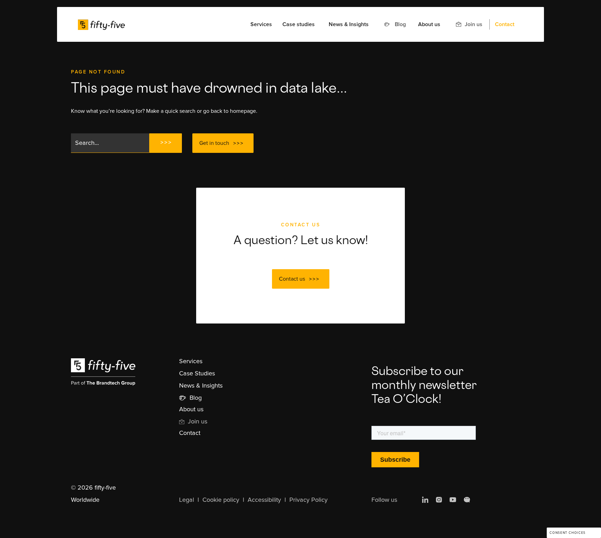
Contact (504, 24)
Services (190, 361)
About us (429, 24)
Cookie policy (220, 500)
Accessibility (264, 500)
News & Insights (349, 24)
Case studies (298, 24)
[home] (101, 24)
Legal (186, 500)
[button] (261, 24)
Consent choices (567, 533)
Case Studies (197, 374)
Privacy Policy (308, 500)
